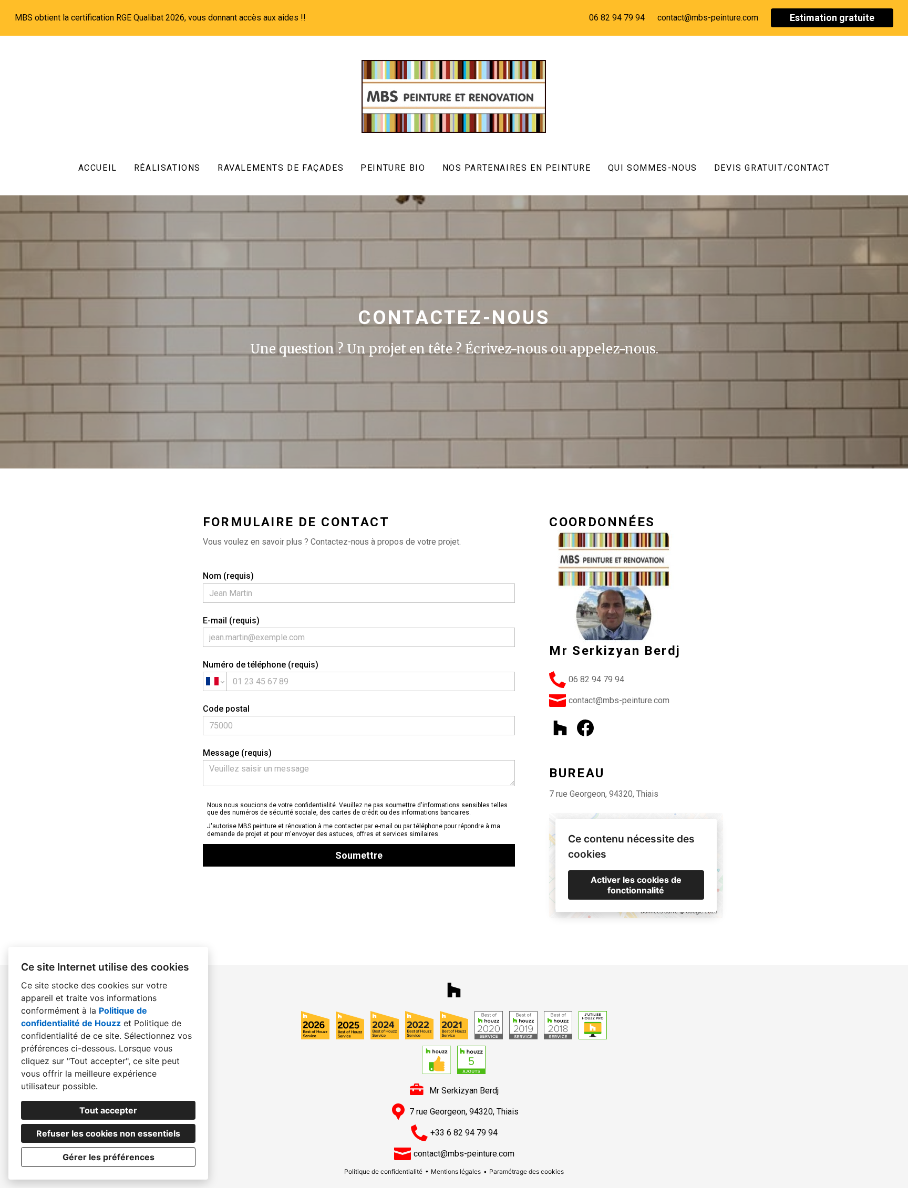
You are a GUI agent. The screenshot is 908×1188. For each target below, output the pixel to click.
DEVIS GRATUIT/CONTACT (772, 168)
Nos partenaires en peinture (516, 168)
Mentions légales (456, 1171)
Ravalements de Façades (281, 168)
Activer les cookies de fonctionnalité (636, 884)
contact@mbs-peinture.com (707, 18)
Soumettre (359, 855)
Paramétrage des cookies (526, 1171)
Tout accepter (108, 1110)
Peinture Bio (392, 168)
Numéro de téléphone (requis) (260, 665)
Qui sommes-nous (652, 168)
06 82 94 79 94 (617, 18)
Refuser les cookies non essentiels (108, 1133)
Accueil (97, 168)
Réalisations (167, 168)
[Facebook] (585, 728)
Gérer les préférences (108, 1157)
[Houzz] (560, 728)
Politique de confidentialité (383, 1171)
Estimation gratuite (832, 17)
